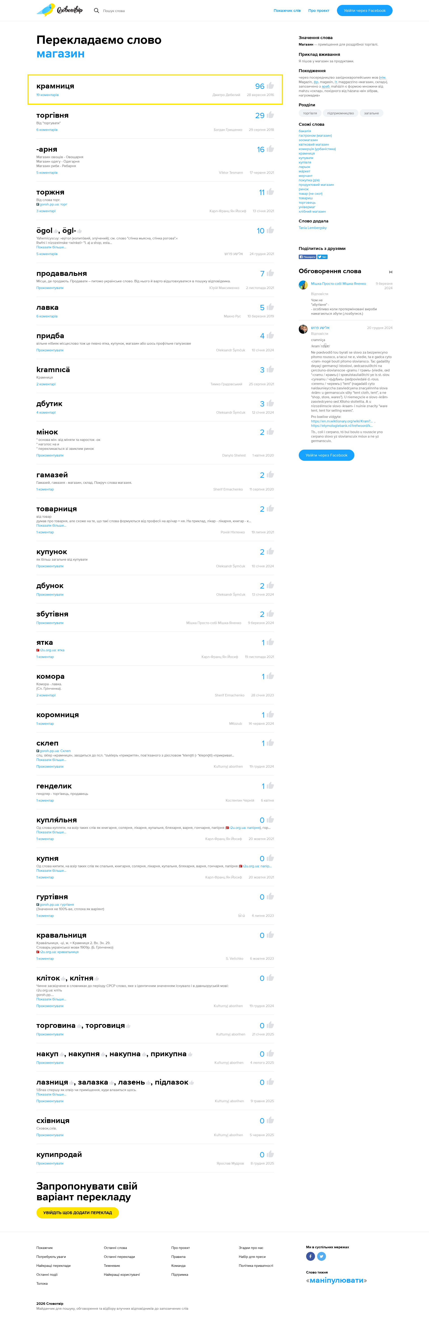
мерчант (305, 176)
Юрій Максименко (224, 288)
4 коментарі (46, 412)
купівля (305, 162)
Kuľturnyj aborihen (228, 766)
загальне (371, 113)
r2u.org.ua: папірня (244, 827)
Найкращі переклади (53, 1265)
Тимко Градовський (226, 384)
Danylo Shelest (234, 455)
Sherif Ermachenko (228, 489)
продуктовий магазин (316, 184)
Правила (178, 1257)
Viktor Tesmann (231, 172)
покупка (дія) (309, 180)
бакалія (305, 131)
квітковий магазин (314, 144)
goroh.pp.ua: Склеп (55, 751)
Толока (42, 1283)
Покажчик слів (287, 10)
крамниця (307, 153)
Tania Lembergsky (313, 228)
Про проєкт (318, 10)
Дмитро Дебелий (226, 95)
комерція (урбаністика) (317, 149)
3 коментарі (46, 211)
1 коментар (45, 489)
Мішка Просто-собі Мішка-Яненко (213, 623)
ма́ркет (304, 171)
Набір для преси (252, 1257)
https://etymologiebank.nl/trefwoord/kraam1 (342, 425)
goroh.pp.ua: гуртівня (57, 904)
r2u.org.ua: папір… (257, 866)
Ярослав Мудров (230, 1163)
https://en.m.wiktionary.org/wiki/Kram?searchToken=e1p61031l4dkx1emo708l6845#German (342, 421)
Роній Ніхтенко (233, 532)
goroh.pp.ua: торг (53, 204)
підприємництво (340, 113)
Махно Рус (232, 316)
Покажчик (44, 1248)
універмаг (307, 207)
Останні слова (115, 1248)
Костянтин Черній (240, 800)
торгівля (310, 113)
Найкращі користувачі (122, 1274)
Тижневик (112, 1265)
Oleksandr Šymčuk (230, 350)
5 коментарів (47, 172)
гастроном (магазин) (315, 135)
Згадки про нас (251, 1248)
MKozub (235, 723)
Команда (178, 1265)
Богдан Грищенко (228, 130)
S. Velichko (234, 958)
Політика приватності (256, 1265)
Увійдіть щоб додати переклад (77, 1213)
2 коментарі (46, 384)
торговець (307, 202)
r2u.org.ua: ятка (52, 650)
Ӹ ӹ (241, 915)
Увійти (365, 10)
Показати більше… (51, 247)
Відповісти (319, 294)
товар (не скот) (310, 193)
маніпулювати (337, 1280)
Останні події (47, 1274)
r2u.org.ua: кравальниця (59, 952)
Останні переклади (119, 1257)
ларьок (304, 167)
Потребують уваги (51, 1257)
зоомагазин (308, 140)
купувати (306, 158)
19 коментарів (47, 95)
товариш (306, 198)
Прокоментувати (49, 288)
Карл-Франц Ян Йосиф (228, 211)
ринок (304, 189)
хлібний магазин (312, 211)
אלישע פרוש (234, 254)
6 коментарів (47, 130)
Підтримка (179, 1274)
